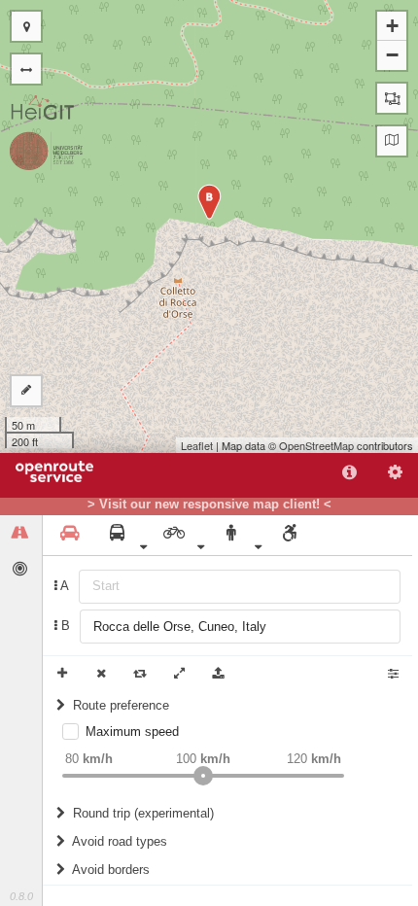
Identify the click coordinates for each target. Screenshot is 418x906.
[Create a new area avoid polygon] (391, 98)
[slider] (203, 775)
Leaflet (197, 445)
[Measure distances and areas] (26, 390)
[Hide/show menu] (26, 69)
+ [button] (392, 26)
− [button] (392, 55)
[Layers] (391, 141)
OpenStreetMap (316, 445)
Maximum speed (132, 731)
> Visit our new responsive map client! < (209, 504)
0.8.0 (21, 896)
